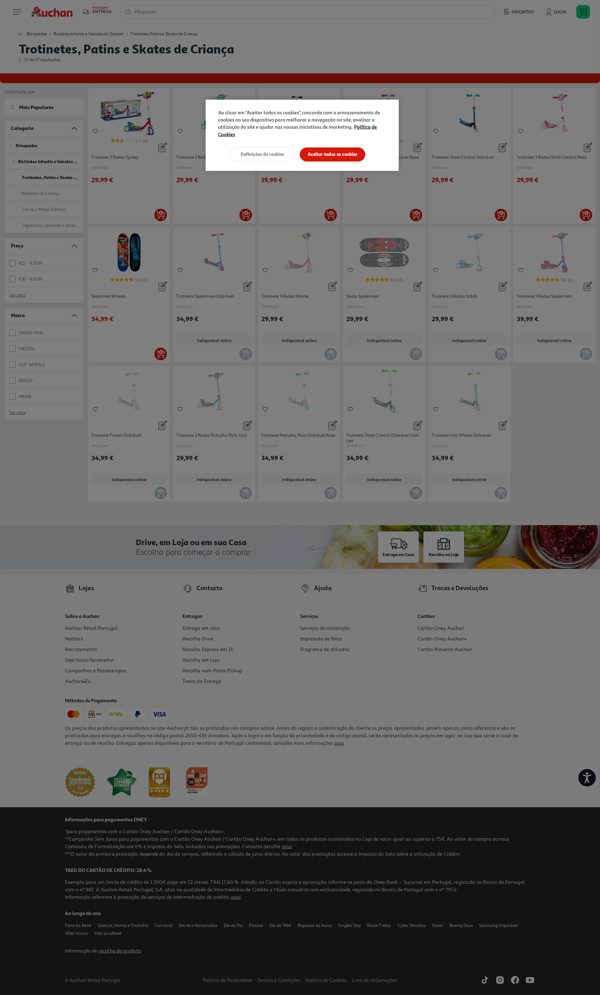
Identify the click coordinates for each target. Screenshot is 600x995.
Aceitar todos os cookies (333, 154)
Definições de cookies (262, 154)
